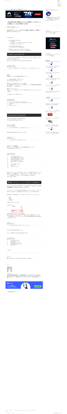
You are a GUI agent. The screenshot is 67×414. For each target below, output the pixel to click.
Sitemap (59, 5)
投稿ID (12, 41)
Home (59, 0)
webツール (60, 4)
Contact (59, 6)
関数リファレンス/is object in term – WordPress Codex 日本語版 (19, 60)
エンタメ (59, 2)
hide (12, 37)
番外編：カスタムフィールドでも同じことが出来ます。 (19, 49)
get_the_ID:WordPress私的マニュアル (14, 80)
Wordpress (10, 410)
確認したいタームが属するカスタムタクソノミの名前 (21, 42)
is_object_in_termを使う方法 (14, 40)
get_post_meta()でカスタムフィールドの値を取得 (20, 50)
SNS (58, 1)
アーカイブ (48, 55)
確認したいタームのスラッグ (16, 43)
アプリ (59, 3)
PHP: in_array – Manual (11, 176)
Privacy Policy (8, 412)
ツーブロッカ (7, 0)
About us (13, 412)
